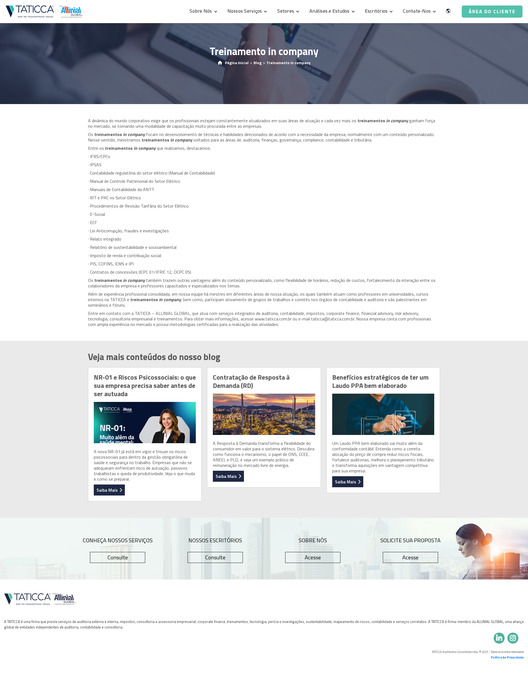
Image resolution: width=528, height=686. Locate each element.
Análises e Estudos (329, 11)
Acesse (313, 557)
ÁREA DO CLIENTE (492, 11)
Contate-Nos (417, 11)
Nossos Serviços (244, 11)
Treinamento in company (288, 63)
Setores (285, 11)
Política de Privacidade (507, 657)
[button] (202, 11)
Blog (258, 63)
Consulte (118, 557)
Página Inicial (237, 63)
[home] (44, 11)
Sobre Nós (200, 11)
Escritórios (376, 11)
